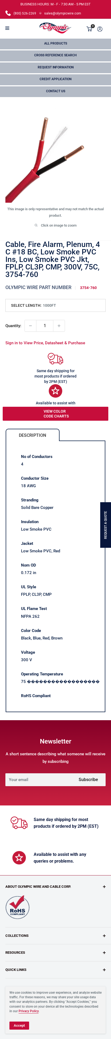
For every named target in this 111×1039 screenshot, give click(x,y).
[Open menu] (7, 28)
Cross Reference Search (55, 55)
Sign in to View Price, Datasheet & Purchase (45, 343)
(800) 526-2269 (24, 13)
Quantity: (13, 325)
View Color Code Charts (56, 413)
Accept (19, 1025)
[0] (89, 29)
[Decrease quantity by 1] (30, 325)
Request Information (56, 67)
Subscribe (88, 779)
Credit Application (55, 79)
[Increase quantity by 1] (59, 325)
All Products (55, 43)
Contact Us (55, 91)
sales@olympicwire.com (62, 13)
